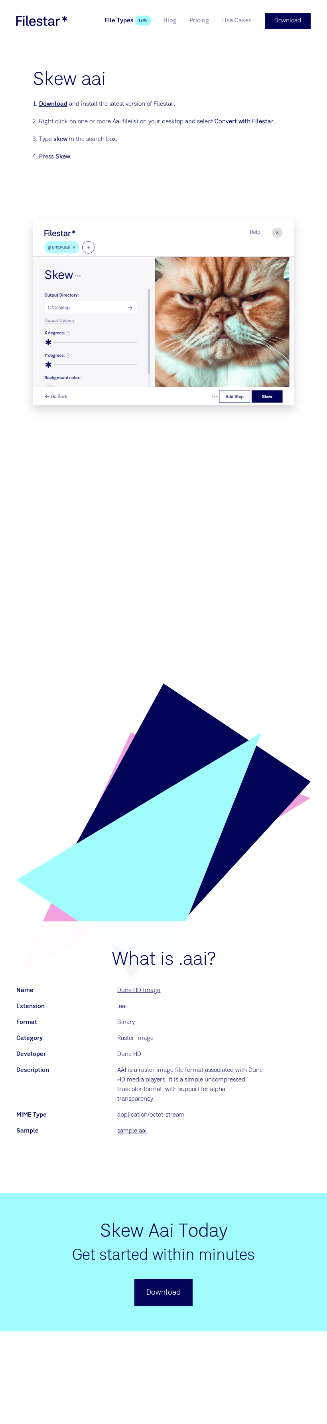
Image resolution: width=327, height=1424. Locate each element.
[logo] (41, 21)
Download (53, 104)
